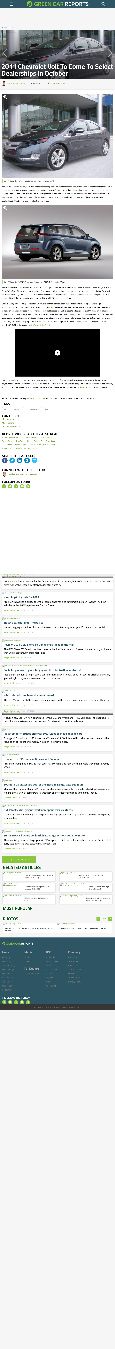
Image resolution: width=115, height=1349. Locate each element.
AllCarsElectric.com (37, 398)
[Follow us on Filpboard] (28, 486)
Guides (49, 982)
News (11, 27)
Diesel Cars (7, 986)
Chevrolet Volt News (33, 409)
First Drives (51, 969)
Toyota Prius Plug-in (42, 325)
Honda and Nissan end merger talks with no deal (99, 887)
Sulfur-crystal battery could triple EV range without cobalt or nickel (44, 835)
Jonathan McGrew (16, 83)
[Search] (103, 4)
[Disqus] (57, 532)
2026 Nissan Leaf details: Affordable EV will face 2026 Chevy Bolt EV (56, 705)
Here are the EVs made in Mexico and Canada (31, 759)
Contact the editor (12, 426)
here (50, 307)
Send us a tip (10, 419)
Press (71, 965)
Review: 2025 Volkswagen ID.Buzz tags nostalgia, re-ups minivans (29, 929)
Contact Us (73, 961)
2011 (5, 409)
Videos (27, 961)
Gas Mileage (8, 969)
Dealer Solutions (32, 973)
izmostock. (77, 1007)
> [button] (110, 919)
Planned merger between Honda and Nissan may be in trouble (98, 899)
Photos (28, 957)
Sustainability (8, 965)
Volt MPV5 (85, 387)
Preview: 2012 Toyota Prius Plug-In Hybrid (19, 448)
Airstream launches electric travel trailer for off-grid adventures (94, 876)
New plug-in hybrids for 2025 (21, 597)
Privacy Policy (74, 982)
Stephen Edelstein (12, 683)
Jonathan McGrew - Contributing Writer (24, 474)
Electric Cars (8, 977)
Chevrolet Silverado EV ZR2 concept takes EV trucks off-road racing (39, 876)
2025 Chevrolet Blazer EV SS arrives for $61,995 (36, 899)
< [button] (98, 919)
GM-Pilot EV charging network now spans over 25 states (38, 810)
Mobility (6, 961)
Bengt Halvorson (11, 574)
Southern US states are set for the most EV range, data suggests (43, 784)
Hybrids (5, 973)
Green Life (51, 986)
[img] (5, 460)
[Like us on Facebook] (4, 486)
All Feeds (50, 957)
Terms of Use (74, 969)
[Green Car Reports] (57, 4)
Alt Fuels (6, 982)
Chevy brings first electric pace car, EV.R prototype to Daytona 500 (36, 887)
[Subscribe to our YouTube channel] (22, 486)
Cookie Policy (74, 977)
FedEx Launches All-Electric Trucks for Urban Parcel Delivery (27, 437)
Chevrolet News (17, 409)
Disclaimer (73, 973)
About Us (72, 957)
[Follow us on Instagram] (16, 486)
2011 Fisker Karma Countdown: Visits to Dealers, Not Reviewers (29, 444)
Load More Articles (19, 859)
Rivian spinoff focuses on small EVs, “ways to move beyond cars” (44, 733)
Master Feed (52, 961)
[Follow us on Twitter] (10, 486)
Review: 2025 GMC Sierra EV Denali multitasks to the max (39, 644)
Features (6, 990)
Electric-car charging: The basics (23, 622)
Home (4, 27)
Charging (6, 957)
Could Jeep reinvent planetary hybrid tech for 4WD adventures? (42, 670)
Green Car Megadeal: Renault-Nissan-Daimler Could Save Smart (29, 441)
